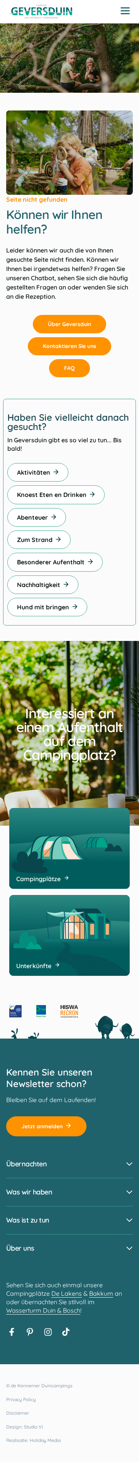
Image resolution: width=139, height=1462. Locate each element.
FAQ (69, 368)
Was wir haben (29, 1192)
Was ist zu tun (27, 1220)
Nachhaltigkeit (38, 585)
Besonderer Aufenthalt (51, 562)
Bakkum (101, 1293)
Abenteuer (32, 517)
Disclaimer (17, 1413)
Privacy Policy (21, 1399)
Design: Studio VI (24, 1427)
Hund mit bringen (43, 607)
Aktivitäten (33, 472)
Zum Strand (35, 540)
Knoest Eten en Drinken (51, 494)
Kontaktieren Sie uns (69, 346)
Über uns (20, 1248)
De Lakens (66, 1293)
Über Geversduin (69, 324)
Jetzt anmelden (42, 1126)
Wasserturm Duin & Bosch (43, 1310)
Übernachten (26, 1163)
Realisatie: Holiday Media (33, 1440)
